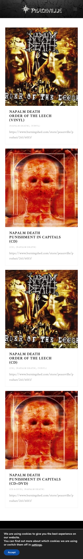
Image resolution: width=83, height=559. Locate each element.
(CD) (11, 247)
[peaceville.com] (41, 9)
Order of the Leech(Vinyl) (30, 116)
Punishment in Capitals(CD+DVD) (35, 479)
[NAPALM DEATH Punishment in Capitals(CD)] (50, 187)
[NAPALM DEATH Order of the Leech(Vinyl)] (50, 66)
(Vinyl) (35, 125)
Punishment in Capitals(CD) (35, 237)
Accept (12, 552)
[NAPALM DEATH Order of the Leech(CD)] (50, 309)
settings (37, 545)
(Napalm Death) (19, 125)
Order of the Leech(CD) (30, 358)
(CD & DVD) (16, 489)
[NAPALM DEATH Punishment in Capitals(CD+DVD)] (50, 430)
